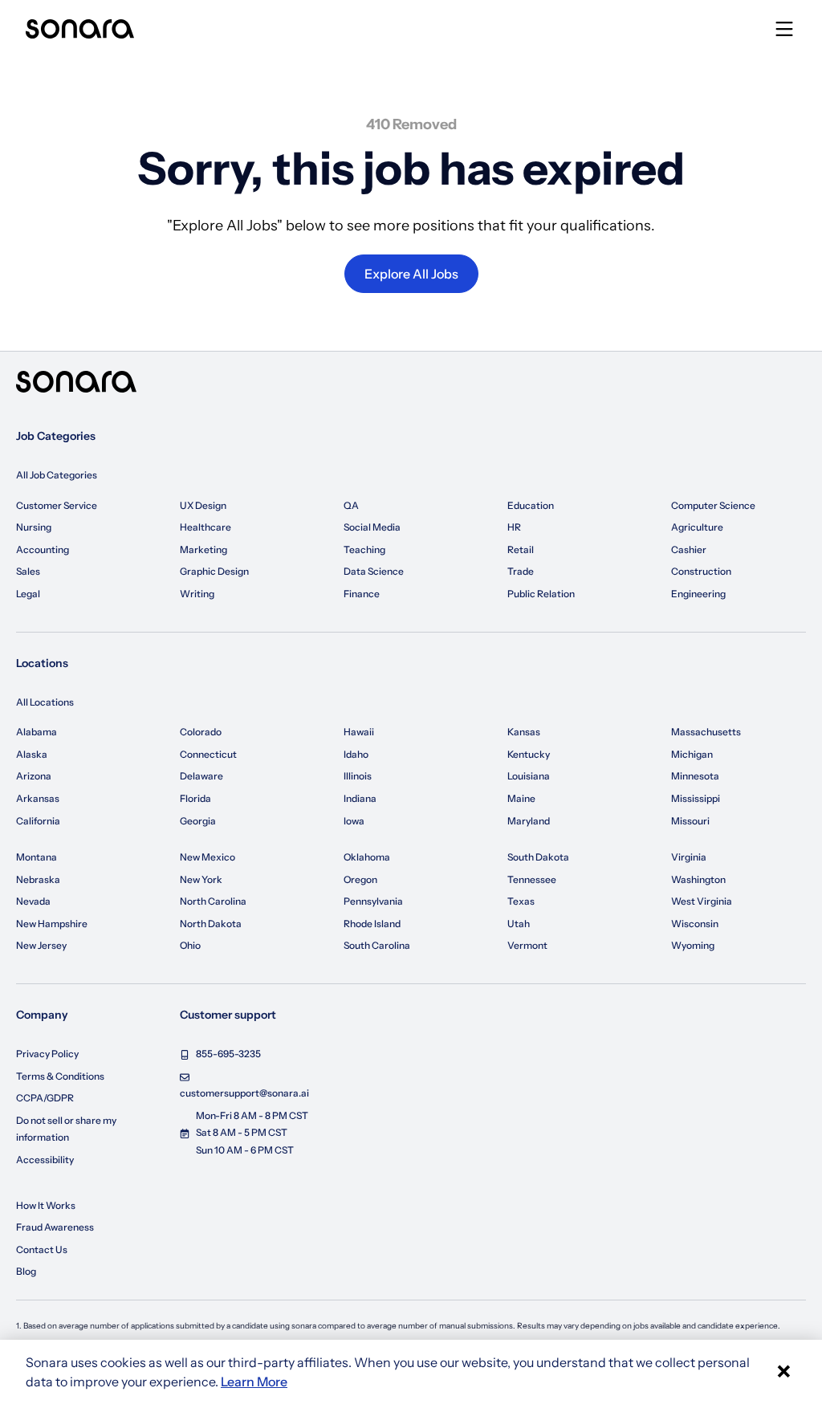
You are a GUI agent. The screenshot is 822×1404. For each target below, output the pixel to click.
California (38, 821)
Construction (701, 571)
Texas (521, 901)
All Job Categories (56, 475)
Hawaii (359, 732)
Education (530, 505)
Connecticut (208, 754)
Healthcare (205, 527)
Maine (521, 798)
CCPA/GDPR (45, 1098)
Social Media (372, 527)
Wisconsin (694, 924)
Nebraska (38, 879)
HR (514, 527)
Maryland (528, 821)
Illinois (358, 776)
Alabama (36, 732)
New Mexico (207, 857)
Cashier (688, 549)
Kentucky (528, 754)
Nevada (33, 901)
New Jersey (41, 945)
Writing (197, 594)
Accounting (42, 549)
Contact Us (41, 1249)
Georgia (198, 821)
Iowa (354, 821)
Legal (28, 594)
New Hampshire (51, 924)
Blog (26, 1271)
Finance (362, 594)
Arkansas (37, 798)
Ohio (190, 945)
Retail (520, 549)
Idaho (356, 754)
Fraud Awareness (55, 1227)
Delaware (201, 776)
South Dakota (538, 857)
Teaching (364, 549)
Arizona (33, 776)
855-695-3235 (228, 1054)
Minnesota (695, 776)
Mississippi (695, 798)
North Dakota (211, 924)
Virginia (688, 857)
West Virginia (701, 901)
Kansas (523, 732)
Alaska (31, 754)
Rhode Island (372, 924)
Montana (36, 857)
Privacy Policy (47, 1054)
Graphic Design (214, 571)
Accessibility (45, 1160)
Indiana (360, 798)
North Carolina (213, 901)
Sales (28, 571)
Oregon (360, 879)
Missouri (690, 821)
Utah (518, 924)
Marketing (203, 549)
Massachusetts (706, 732)
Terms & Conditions (60, 1076)
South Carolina (377, 945)
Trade (520, 571)
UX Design (203, 505)
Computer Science (713, 505)
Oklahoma (367, 857)
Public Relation (541, 594)
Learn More (254, 1381)
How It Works (45, 1205)
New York (201, 879)
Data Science (374, 571)
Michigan (692, 754)
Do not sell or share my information (66, 1129)
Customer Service (56, 505)
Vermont (527, 945)
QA (351, 505)
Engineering (698, 594)
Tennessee (531, 879)
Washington (698, 879)
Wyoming (692, 945)
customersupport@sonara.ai (244, 1093)
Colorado (201, 732)
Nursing (33, 527)
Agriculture (697, 527)
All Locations (45, 702)
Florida (195, 798)
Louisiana (528, 776)
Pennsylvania (373, 901)
